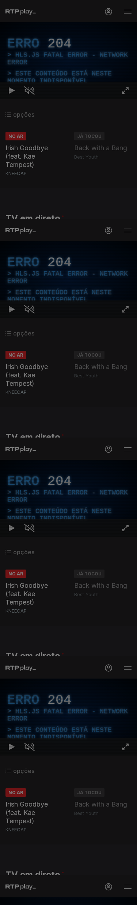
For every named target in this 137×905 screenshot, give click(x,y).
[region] (68, 452)
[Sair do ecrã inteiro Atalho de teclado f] (125, 896)
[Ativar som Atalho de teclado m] (29, 896)
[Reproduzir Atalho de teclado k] (11, 896)
